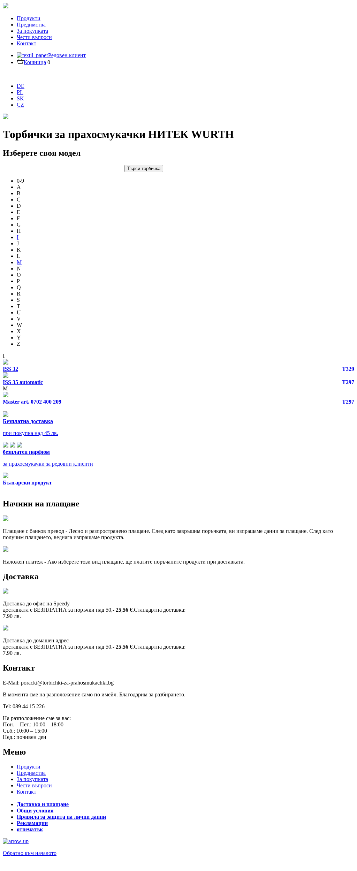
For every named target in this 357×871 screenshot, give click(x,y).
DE (20, 86)
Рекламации (32, 823)
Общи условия (35, 810)
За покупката (32, 31)
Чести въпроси (34, 37)
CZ (20, 105)
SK (20, 98)
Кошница (35, 62)
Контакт (26, 43)
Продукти (28, 18)
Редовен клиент (67, 55)
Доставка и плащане (43, 804)
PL (20, 92)
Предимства (31, 25)
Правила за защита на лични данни (61, 817)
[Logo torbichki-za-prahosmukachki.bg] (5, 6)
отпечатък (30, 829)
